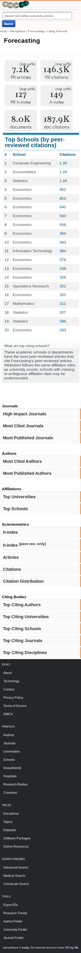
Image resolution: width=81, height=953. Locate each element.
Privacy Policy (13, 697)
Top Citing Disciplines (25, 652)
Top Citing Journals (22, 640)
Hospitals (10, 776)
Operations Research (31, 286)
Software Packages (16, 838)
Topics (7, 821)
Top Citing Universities (26, 616)
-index (10, 532)
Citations (12, 569)
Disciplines (17, 31)
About (7, 673)
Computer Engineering (32, 163)
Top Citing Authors (22, 604)
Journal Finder (13, 937)
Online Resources (16, 846)
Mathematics (23, 304)
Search (8, 23)
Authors (8, 735)
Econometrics (24, 172)
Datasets (9, 830)
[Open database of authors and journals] (15, 2)
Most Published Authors (27, 473)
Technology (11, 681)
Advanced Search (15, 867)
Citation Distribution (23, 581)
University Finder (15, 929)
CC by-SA (71, 947)
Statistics (20, 181)
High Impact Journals (24, 413)
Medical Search (14, 875)
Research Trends (15, 913)
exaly (3, 31)
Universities (11, 751)
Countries (10, 792)
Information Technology (32, 251)
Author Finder (12, 921)
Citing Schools (57, 31)
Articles (11, 557)
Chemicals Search (16, 884)
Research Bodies (15, 784)
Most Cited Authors (22, 461)
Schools (9, 759)
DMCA (8, 714)
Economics (22, 190)
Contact (8, 689)
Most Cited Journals (23, 425)
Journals (9, 743)
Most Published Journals (28, 437)
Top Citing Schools (22, 628)
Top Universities (19, 496)
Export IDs (10, 905)
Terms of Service (15, 706)
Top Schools (15, 508)
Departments (12, 768)
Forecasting (36, 31)
